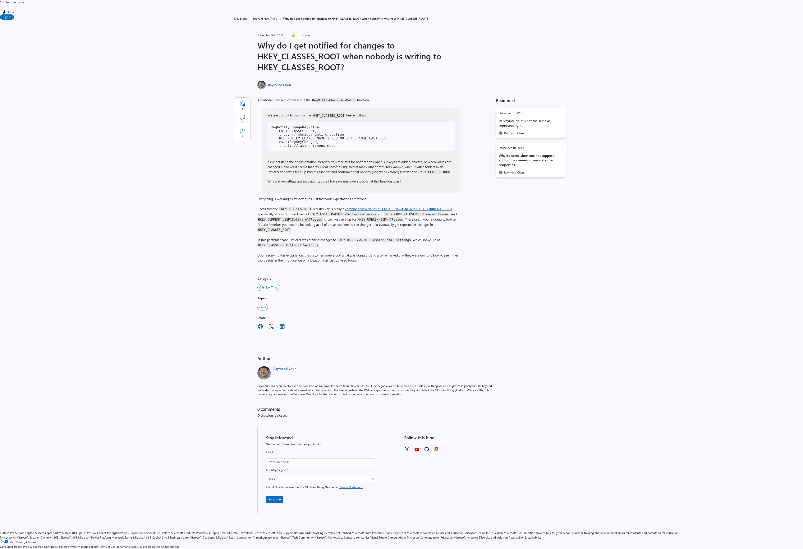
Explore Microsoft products (178, 533)
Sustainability (532, 537)
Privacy (73, 547)
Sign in (7, 17)
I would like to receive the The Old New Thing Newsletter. (314, 487)
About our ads (170, 547)
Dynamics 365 (49, 537)
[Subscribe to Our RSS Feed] (436, 451)
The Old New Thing (265, 18)
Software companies (357, 537)
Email (270, 452)
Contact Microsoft (55, 547)
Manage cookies (88, 547)
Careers (392, 537)
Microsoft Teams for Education (483, 533)
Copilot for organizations (113, 533)
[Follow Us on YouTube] (416, 451)
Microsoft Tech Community (296, 537)
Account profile (229, 533)
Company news (430, 537)
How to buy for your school (553, 533)
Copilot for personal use (144, 533)
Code (262, 307)
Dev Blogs (240, 18)
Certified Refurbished (337, 533)
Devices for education (450, 533)
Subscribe (275, 499)
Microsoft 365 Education (519, 533)
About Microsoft (408, 537)
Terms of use (107, 547)
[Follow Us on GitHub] (426, 451)
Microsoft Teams (122, 537)
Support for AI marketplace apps (258, 537)
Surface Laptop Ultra (48, 533)
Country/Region (277, 470)
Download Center (251, 533)
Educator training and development (594, 533)
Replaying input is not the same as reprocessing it (524, 123)
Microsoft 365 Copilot (147, 537)
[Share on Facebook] (260, 327)
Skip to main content (13, 2)
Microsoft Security (28, 537)
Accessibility (516, 537)
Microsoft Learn (226, 537)
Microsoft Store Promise (367, 533)
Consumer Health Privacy (16, 547)
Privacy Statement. (351, 487)
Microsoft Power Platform (94, 537)
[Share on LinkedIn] (282, 327)
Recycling (154, 547)
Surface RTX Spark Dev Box (79, 533)
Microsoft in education (421, 533)
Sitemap (38, 547)
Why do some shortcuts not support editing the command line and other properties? (526, 160)
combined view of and (398, 209)
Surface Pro (7, 533)
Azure (185, 537)
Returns (299, 533)
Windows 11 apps (207, 533)
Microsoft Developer (202, 537)
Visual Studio (378, 537)
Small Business (171, 537)
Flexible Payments (394, 533)
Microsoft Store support (278, 533)
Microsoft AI (8, 537)
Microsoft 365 (68, 537)
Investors (472, 537)
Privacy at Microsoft (453, 537)
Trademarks (123, 547)
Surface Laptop (24, 533)
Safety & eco (139, 547)
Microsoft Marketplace (329, 537)
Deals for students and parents (637, 533)
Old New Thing (268, 287)
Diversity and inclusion (493, 537)
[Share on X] (271, 327)
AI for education (668, 533)
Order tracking (314, 533)
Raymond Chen (279, 85)
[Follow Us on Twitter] (406, 451)
